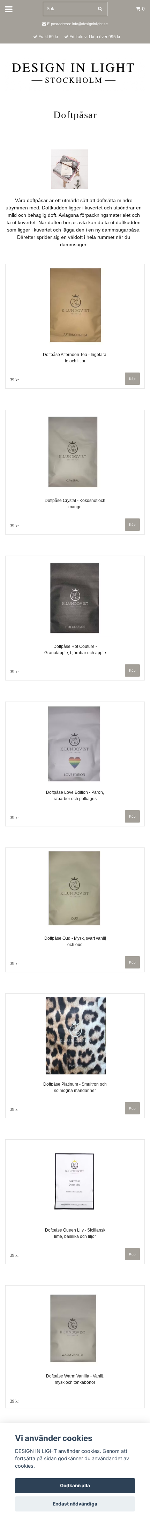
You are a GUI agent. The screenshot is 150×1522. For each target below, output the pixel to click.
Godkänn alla (75, 1485)
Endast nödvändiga (75, 1504)
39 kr (14, 379)
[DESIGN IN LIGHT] (75, 73)
